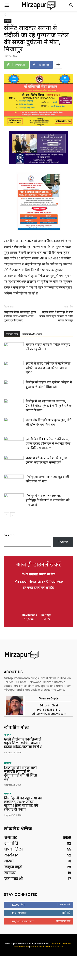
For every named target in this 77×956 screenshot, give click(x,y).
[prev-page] (6, 514)
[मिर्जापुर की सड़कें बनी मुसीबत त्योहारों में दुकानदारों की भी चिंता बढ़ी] (14, 387)
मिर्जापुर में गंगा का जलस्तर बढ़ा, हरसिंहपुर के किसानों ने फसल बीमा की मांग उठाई (47, 500)
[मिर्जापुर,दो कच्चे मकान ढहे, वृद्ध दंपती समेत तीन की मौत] (14, 481)
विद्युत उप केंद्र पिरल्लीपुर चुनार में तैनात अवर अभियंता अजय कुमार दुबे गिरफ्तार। (20, 316)
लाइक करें (65, 904)
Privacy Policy (21, 946)
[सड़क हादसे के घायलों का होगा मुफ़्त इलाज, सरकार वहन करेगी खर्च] (14, 462)
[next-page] (12, 514)
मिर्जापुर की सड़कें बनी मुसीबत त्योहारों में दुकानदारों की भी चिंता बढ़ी (20, 774)
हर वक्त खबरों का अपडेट (38, 588)
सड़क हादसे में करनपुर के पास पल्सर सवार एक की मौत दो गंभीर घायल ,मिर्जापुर (56, 316)
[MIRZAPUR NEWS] (38, 655)
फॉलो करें (65, 912)
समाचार (7, 20)
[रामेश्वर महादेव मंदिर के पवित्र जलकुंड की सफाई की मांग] (14, 349)
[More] (58, 65)
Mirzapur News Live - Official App (38, 582)
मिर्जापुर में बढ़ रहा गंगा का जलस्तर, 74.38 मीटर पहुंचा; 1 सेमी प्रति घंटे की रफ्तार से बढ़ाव (49, 405)
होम (6, 15)
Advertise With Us (61, 943)
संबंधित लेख (12, 334)
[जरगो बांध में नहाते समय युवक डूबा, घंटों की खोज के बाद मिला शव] (14, 424)
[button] (6, 5)
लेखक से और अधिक (32, 334)
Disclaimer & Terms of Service (46, 946)
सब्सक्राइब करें (63, 921)
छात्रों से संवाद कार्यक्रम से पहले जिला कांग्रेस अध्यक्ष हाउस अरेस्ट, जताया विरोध (48, 367)
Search (9, 535)
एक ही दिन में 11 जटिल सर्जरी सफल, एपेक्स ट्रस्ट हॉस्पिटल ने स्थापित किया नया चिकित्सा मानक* (48, 443)
